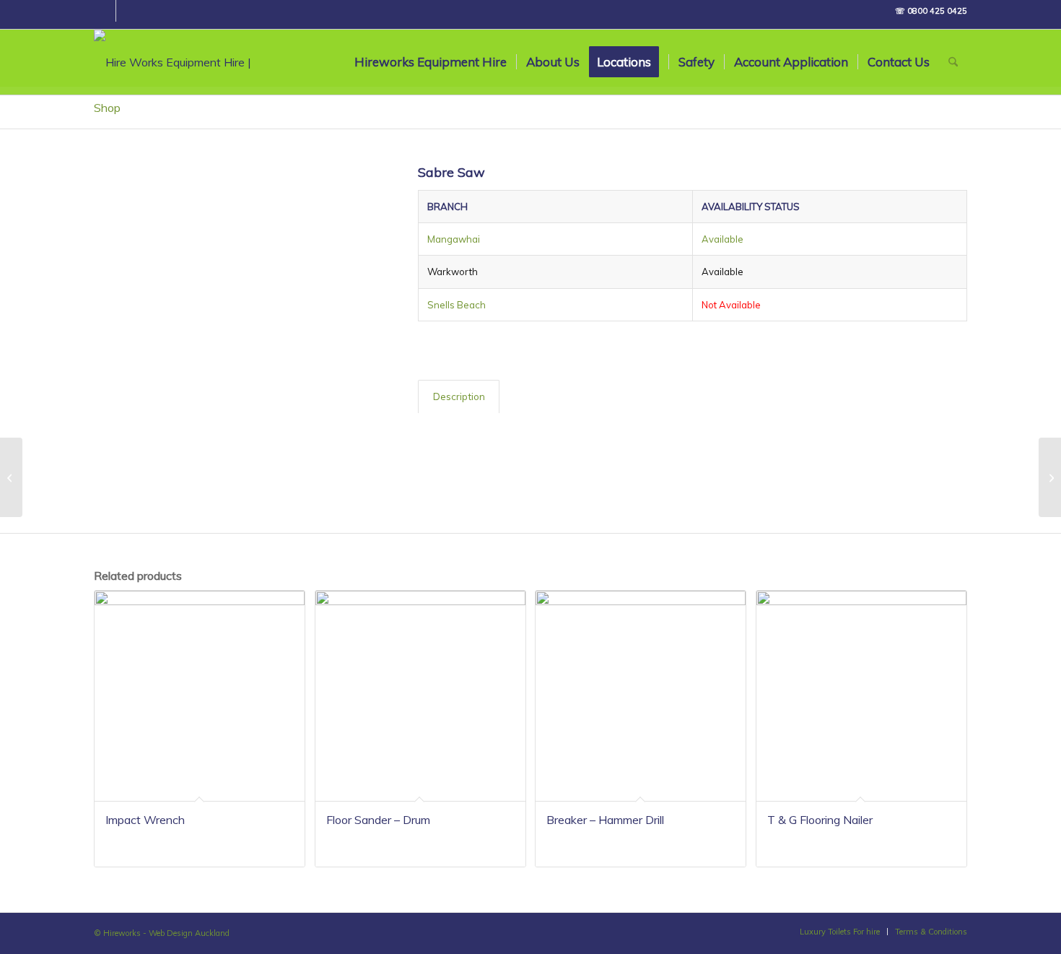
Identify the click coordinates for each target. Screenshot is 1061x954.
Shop (107, 107)
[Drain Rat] (1050, 477)
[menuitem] (430, 62)
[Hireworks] (191, 62)
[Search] (953, 62)
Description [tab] (459, 396)
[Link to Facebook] (101, 14)
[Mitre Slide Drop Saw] (11, 477)
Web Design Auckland (189, 933)
